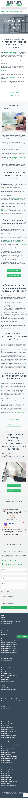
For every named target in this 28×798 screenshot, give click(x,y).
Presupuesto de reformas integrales (9, 644)
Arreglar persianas (5, 677)
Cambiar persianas (5, 679)
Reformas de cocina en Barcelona (8, 731)
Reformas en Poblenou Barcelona (8, 771)
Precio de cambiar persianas (7, 681)
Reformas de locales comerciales (8, 743)
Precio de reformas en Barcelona (8, 785)
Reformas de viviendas (6, 754)
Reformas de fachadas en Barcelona (9, 781)
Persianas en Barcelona (6, 623)
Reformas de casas (5, 733)
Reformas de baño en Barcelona (8, 723)
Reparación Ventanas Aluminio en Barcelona (10, 621)
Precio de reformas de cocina (7, 727)
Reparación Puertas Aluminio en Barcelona (10, 628)
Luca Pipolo (11, 523)
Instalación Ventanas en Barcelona (8, 689)
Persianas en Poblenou (6, 662)
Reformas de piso (5, 750)
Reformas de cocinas (5, 725)
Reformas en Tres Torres (6, 777)
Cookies (22, 794)
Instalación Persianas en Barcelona (9, 665)
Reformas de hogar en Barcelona (8, 741)
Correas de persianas (6, 671)
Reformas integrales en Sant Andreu (9, 652)
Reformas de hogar (5, 739)
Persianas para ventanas (6, 658)
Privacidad (12, 796)
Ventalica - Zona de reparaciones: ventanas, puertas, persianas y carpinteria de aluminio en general (16, 511)
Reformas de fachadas (6, 779)
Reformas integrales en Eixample (8, 648)
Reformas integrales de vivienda (8, 640)
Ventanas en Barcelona (6, 687)
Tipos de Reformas (5, 714)
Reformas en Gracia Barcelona (8, 767)
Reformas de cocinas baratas (7, 729)
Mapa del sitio (4, 634)
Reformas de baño (5, 716)
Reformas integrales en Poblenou (8, 650)
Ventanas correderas (14, 11)
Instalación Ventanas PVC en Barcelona (9, 693)
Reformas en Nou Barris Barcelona (8, 769)
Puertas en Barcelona (6, 627)
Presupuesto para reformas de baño (9, 719)
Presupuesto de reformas (6, 783)
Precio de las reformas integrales (8, 642)
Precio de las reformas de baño (8, 718)
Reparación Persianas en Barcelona (9, 625)
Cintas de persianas (5, 669)
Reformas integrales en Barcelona (8, 632)
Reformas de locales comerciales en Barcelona (11, 744)
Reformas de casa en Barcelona (8, 737)
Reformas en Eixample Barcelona (8, 766)
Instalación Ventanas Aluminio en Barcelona (10, 696)
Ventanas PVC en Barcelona (7, 691)
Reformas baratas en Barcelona (8, 764)
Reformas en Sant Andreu (7, 773)
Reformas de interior (5, 760)
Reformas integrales (5, 638)
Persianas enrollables (6, 667)
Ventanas (7, 11)
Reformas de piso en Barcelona (8, 752)
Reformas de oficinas (5, 746)
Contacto (3, 617)
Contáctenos (22, 636)
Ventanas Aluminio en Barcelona (8, 695)
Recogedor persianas (6, 673)
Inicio (2, 11)
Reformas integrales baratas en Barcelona (10, 654)
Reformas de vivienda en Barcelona (9, 758)
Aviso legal (16, 796)
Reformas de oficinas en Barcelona (8, 748)
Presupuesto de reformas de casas (8, 735)
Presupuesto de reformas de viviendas (9, 756)
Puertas (3, 706)
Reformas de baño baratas (7, 721)
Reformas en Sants (5, 775)
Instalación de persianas (6, 664)
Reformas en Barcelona (6, 630)
